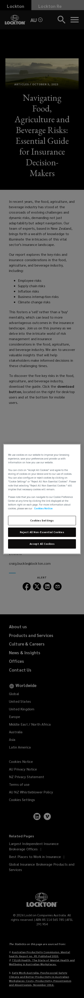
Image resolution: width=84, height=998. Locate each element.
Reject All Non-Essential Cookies (42, 532)
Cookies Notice (43, 508)
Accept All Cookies (42, 543)
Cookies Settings (42, 520)
